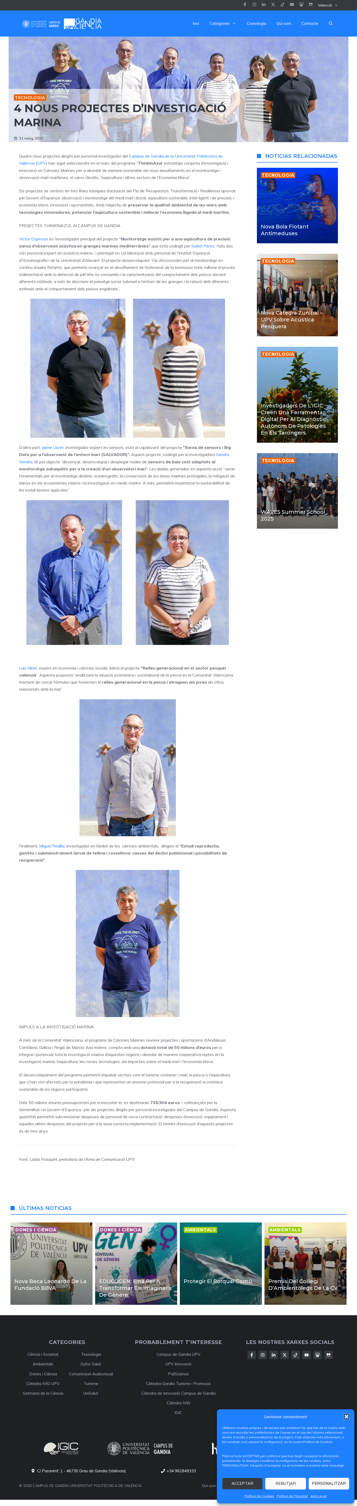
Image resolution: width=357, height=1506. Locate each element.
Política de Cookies (259, 1496)
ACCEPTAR (242, 1483)
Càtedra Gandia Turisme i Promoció (178, 1383)
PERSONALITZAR (329, 1483)
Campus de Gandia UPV (178, 1354)
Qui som (284, 23)
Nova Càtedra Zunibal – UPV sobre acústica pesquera (292, 320)
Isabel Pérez (203, 246)
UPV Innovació (178, 1363)
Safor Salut (90, 1363)
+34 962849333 (181, 1470)
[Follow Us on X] (284, 1355)
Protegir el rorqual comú (218, 1281)
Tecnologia (30, 97)
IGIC (178, 1412)
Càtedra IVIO (178, 1402)
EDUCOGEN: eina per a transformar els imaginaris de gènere (135, 1288)
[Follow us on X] (273, 5)
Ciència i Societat (43, 1354)
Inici (196, 23)
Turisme (91, 1383)
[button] (346, 1416)
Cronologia (256, 23)
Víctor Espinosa (33, 238)
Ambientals (43, 1363)
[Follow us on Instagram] (254, 5)
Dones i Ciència (43, 1373)
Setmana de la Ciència (43, 1393)
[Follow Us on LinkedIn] (273, 1355)
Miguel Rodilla (52, 846)
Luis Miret (28, 668)
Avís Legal (318, 1496)
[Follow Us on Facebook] (251, 1355)
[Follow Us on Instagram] (262, 1355)
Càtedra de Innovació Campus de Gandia (178, 1393)
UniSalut (90, 1393)
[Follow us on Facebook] (245, 5)
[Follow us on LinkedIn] (282, 5)
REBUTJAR (285, 1483)
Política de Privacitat (292, 1496)
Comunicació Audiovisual (91, 1373)
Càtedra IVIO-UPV (43, 1383)
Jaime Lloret (53, 447)
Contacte (310, 23)
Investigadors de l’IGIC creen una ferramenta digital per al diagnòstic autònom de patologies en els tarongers (293, 419)
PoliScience (178, 1373)
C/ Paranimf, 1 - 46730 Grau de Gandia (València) (81, 1470)
